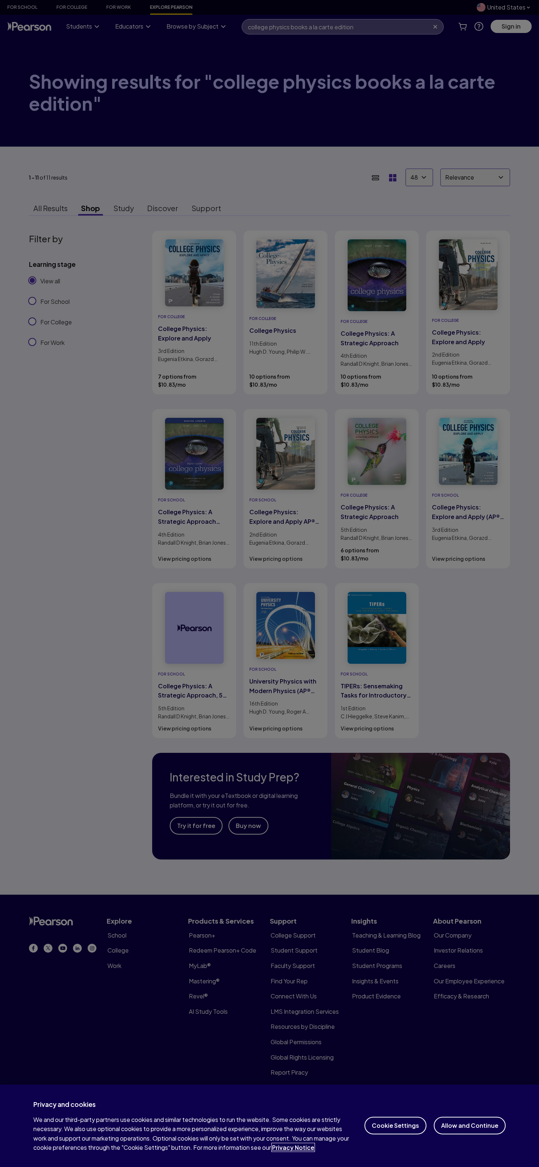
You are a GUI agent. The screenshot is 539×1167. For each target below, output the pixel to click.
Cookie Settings (395, 1125)
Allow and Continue (469, 1125)
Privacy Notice (293, 1147)
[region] (269, 1126)
